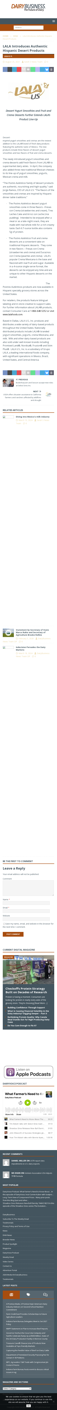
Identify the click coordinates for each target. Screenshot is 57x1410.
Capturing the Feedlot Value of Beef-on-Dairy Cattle (27, 1350)
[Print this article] (28, 69)
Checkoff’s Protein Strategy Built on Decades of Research (26, 990)
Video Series (8, 1261)
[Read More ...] (40, 1003)
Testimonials (8, 1222)
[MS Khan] (6, 1176)
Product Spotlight (10, 1244)
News (5, 1230)
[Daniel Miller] (6, 1164)
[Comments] (45, 1295)
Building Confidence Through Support (26, 1007)
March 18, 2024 (26, 653)
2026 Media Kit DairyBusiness (15, 1274)
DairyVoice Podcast (11, 1252)
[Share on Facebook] (5, 69)
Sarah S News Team (33, 61)
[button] (53, 21)
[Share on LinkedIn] (14, 69)
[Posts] (11, 1295)
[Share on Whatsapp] (33, 69)
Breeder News (9, 1239)
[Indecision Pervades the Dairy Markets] (8, 749)
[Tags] (28, 1295)
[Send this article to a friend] (23, 69)
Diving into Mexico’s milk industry (33, 416)
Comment (7, 878)
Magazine (7, 1248)
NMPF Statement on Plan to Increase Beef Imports (27, 1328)
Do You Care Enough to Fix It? (22, 1025)
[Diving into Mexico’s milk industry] (8, 519)
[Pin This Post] (19, 69)
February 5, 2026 (26, 638)
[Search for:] (28, 27)
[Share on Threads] (51, 69)
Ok (28, 1406)
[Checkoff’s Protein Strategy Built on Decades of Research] (28, 982)
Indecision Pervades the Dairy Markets (31, 648)
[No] (53, 1401)
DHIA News (7, 1235)
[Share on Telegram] (42, 69)
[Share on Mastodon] (37, 69)
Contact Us (7, 1266)
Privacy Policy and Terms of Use (16, 1226)
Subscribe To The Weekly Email (16, 1219)
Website (6, 915)
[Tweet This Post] (9, 69)
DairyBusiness (9, 1214)
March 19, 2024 (26, 420)
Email (5, 907)
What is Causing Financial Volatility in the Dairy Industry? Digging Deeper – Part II (28, 1012)
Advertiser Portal (10, 1270)
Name (6, 899)
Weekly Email (8, 1257)
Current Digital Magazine (19, 949)
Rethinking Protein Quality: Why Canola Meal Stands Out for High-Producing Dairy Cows (29, 1019)
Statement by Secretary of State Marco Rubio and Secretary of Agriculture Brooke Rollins (32, 632)
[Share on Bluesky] (47, 69)
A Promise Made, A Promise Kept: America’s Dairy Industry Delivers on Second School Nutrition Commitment (26, 1307)
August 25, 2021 (12, 61)
